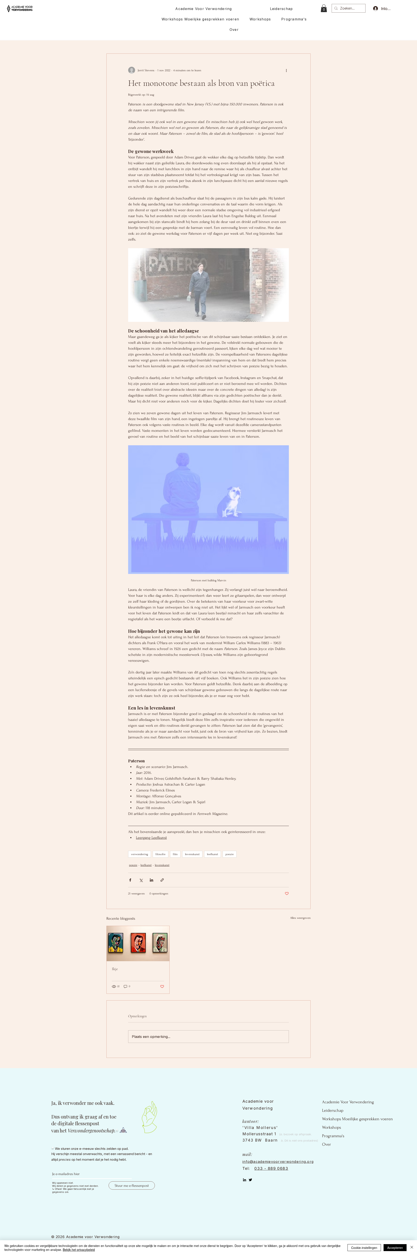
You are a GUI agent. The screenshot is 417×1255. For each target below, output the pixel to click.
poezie (229, 854)
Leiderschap (332, 1110)
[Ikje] (138, 943)
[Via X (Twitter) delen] (141, 880)
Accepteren (395, 1247)
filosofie (160, 854)
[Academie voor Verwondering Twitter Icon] (250, 1180)
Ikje (115, 968)
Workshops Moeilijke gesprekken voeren (357, 1119)
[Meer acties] (286, 70)
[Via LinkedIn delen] (151, 880)
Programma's (333, 1136)
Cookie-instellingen (364, 1247)
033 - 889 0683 (271, 1168)
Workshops (331, 1127)
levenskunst (192, 854)
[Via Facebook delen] (130, 880)
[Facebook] (256, 1180)
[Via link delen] (162, 880)
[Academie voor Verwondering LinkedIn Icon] (244, 1180)
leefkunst (212, 854)
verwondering (139, 854)
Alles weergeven (300, 917)
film (175, 854)
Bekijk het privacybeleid (79, 1249)
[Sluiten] (411, 1248)
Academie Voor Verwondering (348, 1102)
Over (326, 1144)
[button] (324, 8)
